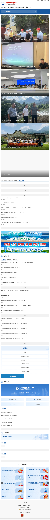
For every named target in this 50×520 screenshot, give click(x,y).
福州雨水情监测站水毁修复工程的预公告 (10, 272)
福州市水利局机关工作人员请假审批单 (9, 415)
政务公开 (6, 7)
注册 (48, 0)
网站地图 (30, 505)
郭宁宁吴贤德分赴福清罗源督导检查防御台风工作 (11, 202)
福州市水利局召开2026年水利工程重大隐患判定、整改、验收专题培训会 (16, 207)
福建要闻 (10, 180)
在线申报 (14, 404)
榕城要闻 (16, 180)
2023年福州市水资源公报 (6, 418)
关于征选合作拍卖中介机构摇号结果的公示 (10, 267)
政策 (25, 352)
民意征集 (3, 442)
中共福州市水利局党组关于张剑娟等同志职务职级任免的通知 (14, 328)
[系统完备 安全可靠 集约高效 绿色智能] (25, 244)
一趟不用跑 (38, 399)
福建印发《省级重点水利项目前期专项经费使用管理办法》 (13, 300)
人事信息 (15, 259)
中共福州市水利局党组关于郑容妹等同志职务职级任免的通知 (14, 333)
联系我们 (20, 505)
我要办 (16, 392)
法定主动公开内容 (25, 363)
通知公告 (3, 259)
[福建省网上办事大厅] (25, 388)
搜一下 (35, 11)
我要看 (27, 392)
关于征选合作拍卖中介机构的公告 (8, 277)
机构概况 (13, 376)
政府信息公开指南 (25, 356)
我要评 (33, 392)
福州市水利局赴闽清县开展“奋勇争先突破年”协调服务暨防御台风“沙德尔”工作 (18, 198)
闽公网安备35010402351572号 (25, 509)
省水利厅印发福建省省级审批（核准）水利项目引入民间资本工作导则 (16, 305)
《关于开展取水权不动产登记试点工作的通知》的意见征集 (13, 282)
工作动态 (21, 180)
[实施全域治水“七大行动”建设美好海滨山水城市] (25, 238)
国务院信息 (4, 180)
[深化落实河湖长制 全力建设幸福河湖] (25, 233)
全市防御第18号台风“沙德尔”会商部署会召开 (10, 217)
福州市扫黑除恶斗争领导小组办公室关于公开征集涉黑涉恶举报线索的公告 (17, 262)
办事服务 (17, 7)
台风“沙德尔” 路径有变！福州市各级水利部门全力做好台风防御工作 (15, 222)
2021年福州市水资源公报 (6, 425)
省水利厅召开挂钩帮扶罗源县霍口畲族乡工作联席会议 (12, 212)
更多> (25, 185)
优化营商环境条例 (5, 295)
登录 (45, 0)
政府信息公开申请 (25, 371)
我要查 (22, 392)
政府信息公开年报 (25, 367)
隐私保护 (25, 505)
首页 (2, 7)
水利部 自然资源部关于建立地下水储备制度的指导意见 (13, 310)
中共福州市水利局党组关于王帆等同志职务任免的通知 (12, 318)
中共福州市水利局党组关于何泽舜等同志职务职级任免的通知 (14, 323)
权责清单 (38, 404)
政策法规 (9, 259)
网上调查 (3, 453)
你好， (38, 0)
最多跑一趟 (13, 399)
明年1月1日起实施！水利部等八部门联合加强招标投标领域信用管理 (15, 290)
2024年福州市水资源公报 (6, 412)
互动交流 (22, 7)
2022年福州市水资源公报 (6, 422)
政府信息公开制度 (25, 360)
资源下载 (3, 409)
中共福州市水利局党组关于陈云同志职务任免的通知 (12, 338)
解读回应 (12, 7)
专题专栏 (28, 7)
